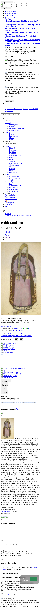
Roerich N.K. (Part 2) (18, 330)
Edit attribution (6, 326)
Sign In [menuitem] (7, 111)
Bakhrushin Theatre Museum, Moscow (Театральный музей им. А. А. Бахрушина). (17, 335)
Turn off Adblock (6, 511)
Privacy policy (26, 606)
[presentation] (22, 239)
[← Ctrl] (7, 352)
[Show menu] (14, 2)
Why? (18, 409)
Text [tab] (7, 236)
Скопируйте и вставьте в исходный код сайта (17, 583)
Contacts (19, 604)
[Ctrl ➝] (13, 368)
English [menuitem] (14, 109)
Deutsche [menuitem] (32, 109)
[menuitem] (36, 109)
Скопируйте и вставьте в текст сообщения (16, 589)
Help (3, 604)
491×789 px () (21, 328)
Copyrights (34, 606)
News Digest (10, 101)
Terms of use (16, 606)
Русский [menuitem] (8, 109)
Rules (10, 606)
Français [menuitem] (25, 109)
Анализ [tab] (7, 237)
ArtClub (10, 142)
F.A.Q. (7, 604)
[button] (10, 11)
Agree (33, 579)
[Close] (2, 519)
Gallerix (10, 595)
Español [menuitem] (19, 109)
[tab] (7, 232)
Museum (9, 119)
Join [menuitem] (11, 111)
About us (12, 604)
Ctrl (16, 339)
